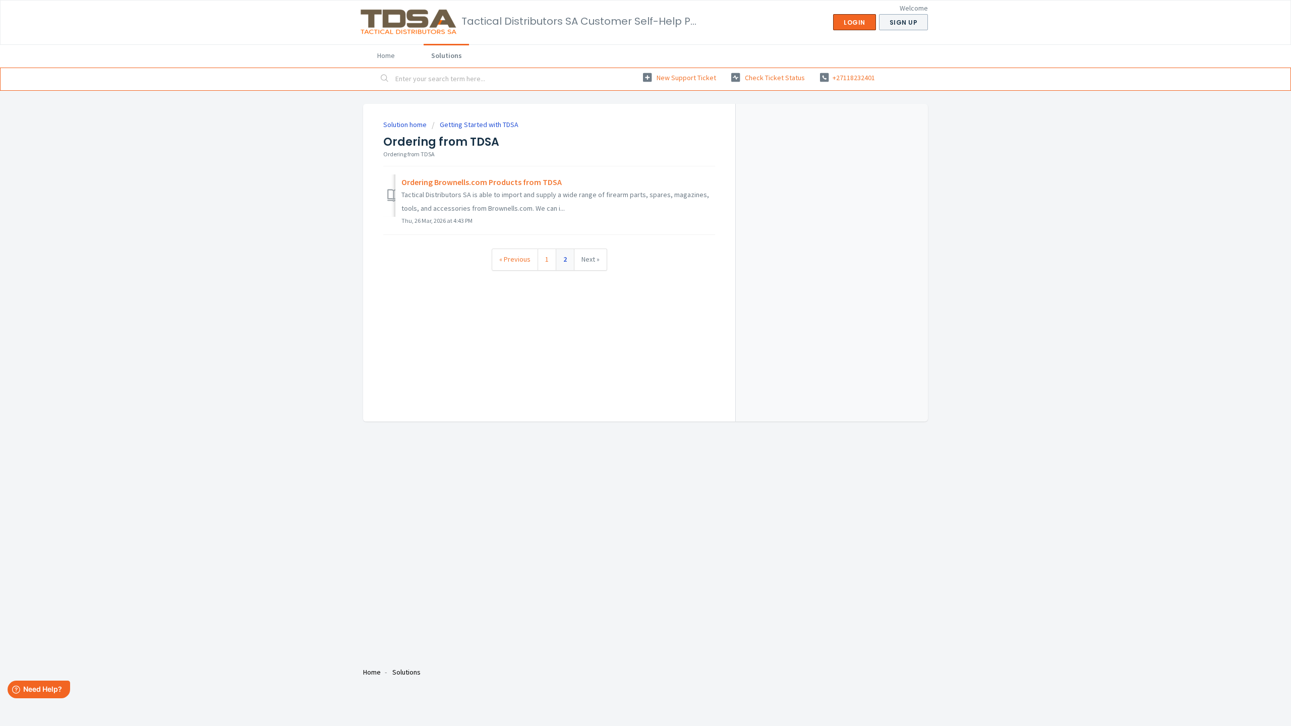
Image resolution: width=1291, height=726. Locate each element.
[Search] (384, 79)
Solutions (446, 55)
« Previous (515, 259)
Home (386, 55)
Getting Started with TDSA (479, 124)
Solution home (405, 124)
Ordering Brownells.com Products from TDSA (481, 182)
